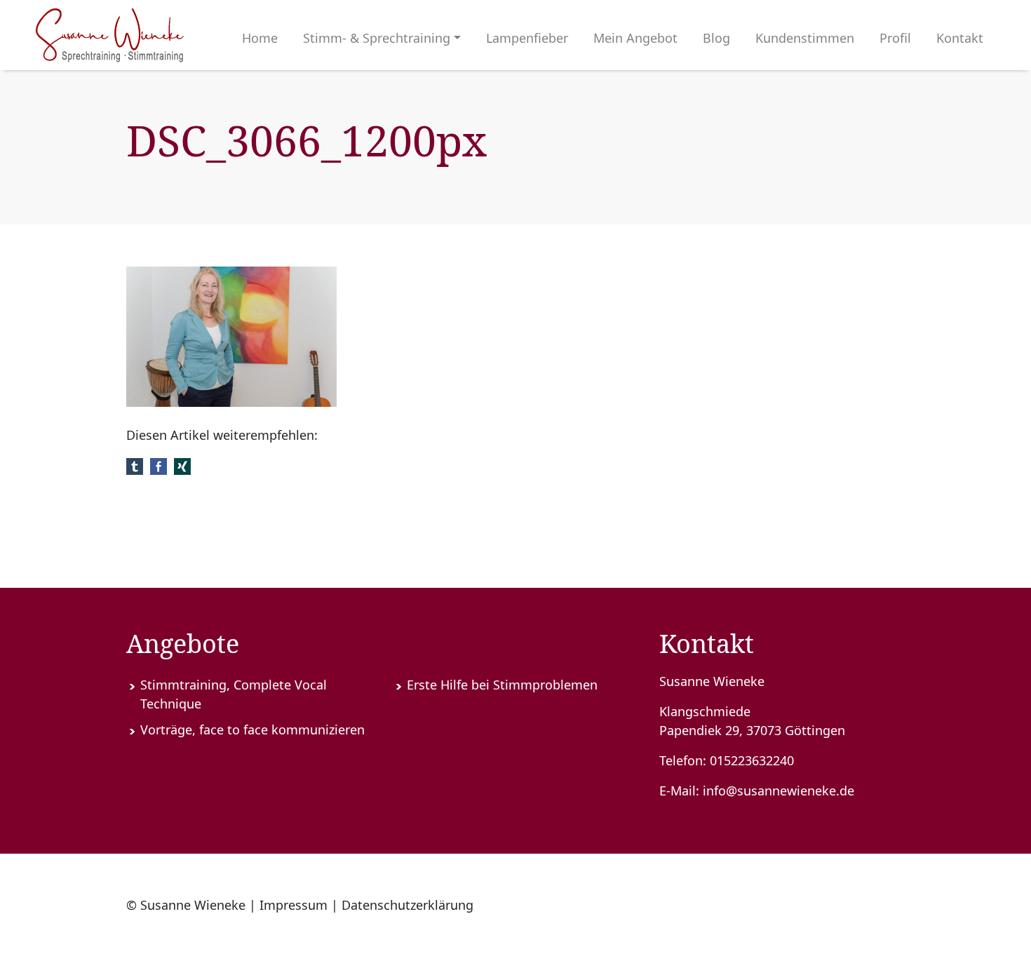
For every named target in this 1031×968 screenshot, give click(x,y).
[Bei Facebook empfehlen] (158, 464)
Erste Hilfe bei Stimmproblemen (502, 684)
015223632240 (752, 760)
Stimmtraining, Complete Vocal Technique (233, 694)
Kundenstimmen (804, 37)
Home (260, 37)
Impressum (294, 904)
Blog (716, 37)
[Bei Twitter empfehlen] (134, 464)
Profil (895, 37)
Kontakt (959, 37)
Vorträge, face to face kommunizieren (252, 729)
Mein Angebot (635, 37)
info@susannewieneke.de (778, 790)
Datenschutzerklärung (407, 904)
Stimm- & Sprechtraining (376, 37)
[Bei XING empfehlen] (182, 464)
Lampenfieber (527, 37)
